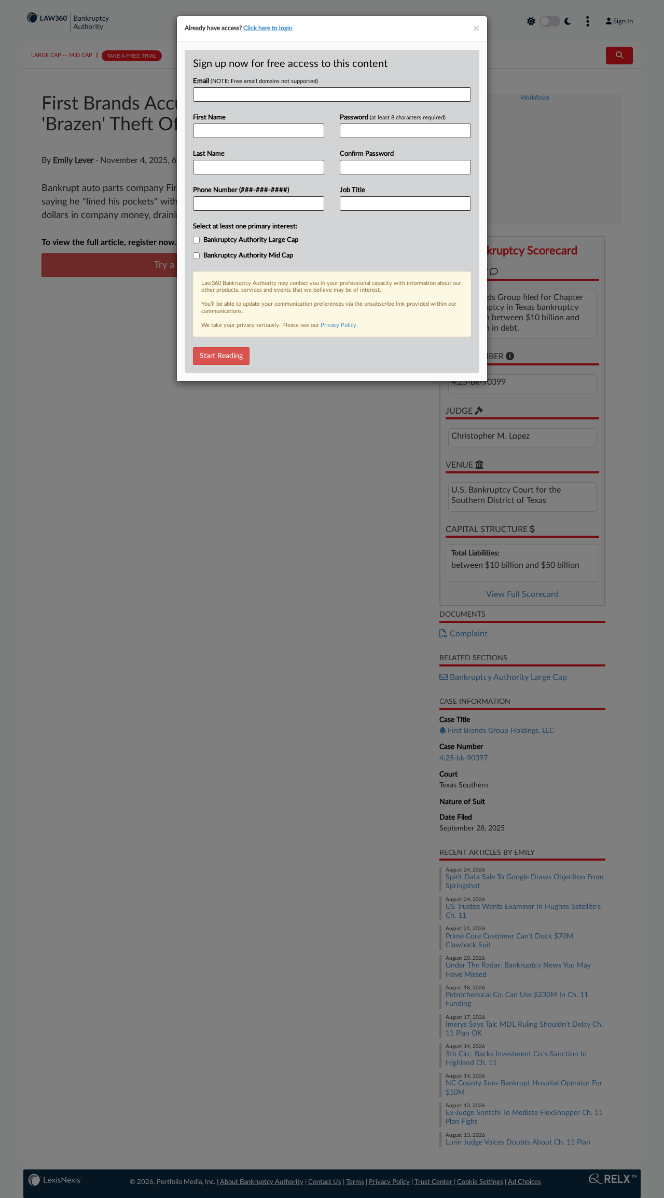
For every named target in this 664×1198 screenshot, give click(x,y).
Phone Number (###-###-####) (241, 190)
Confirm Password (367, 154)
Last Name (209, 154)
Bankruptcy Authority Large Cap (250, 240)
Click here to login (268, 28)
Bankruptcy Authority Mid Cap (248, 255)
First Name (209, 117)
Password (393, 117)
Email (255, 81)
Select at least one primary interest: (245, 226)
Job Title (352, 190)
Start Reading (221, 356)
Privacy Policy (338, 325)
